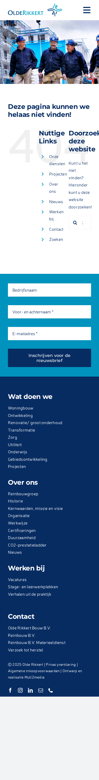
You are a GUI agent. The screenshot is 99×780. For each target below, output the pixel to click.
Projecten (58, 174)
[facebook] (10, 690)
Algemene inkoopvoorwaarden (34, 670)
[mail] (40, 690)
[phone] (50, 690)
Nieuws (56, 201)
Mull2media (34, 677)
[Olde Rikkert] (35, 4)
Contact (56, 229)
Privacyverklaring (61, 664)
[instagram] (20, 690)
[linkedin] (30, 690)
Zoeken (56, 239)
